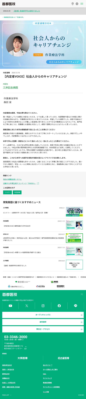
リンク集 (46, 392)
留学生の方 (6, 374)
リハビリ (7, 192)
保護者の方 (6, 378)
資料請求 (43, 322)
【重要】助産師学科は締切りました (26, 11)
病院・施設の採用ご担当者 (11, 387)
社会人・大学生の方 (8, 383)
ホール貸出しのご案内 (50, 369)
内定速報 (17, 192)
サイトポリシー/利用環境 (51, 387)
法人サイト (46, 365)
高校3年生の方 (7, 365)
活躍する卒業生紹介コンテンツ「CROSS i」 (19, 183)
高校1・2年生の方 (8, 369)
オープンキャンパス (43, 315)
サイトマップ (47, 378)
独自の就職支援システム (12, 179)
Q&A (44, 374)
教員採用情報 (47, 383)
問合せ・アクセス (43, 329)
